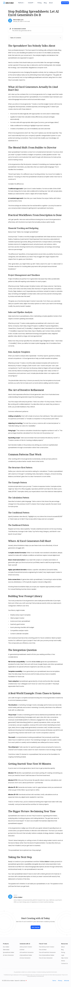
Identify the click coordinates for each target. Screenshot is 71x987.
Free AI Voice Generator (46, 958)
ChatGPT (30, 3)
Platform (20, 3)
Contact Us (64, 963)
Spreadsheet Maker (8, 952)
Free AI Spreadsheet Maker (46, 955)
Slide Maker (6, 949)
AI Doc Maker (36, 662)
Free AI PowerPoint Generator (47, 952)
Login (62, 955)
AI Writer (22, 949)
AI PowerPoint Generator (27, 952)
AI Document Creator (26, 947)
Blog (45, 3)
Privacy (60, 980)
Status (63, 961)
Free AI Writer (42, 949)
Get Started (65, 2)
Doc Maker (6, 947)
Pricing (39, 3)
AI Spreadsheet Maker (26, 955)
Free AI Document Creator (46, 947)
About (51, 3)
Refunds (66, 980)
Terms (54, 980)
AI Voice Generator (8, 955)
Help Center (64, 958)
